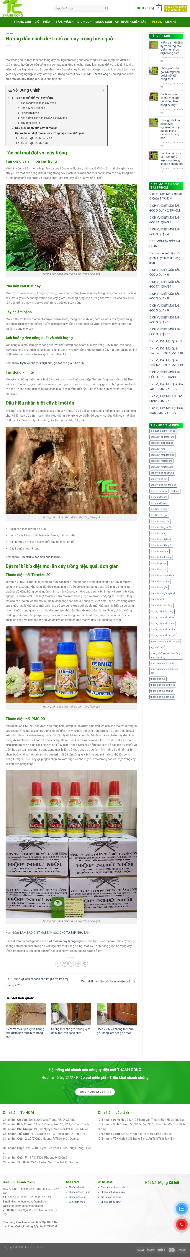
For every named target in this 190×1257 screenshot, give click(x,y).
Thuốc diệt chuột (77, 1197)
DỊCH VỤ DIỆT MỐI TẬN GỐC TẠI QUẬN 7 (164, 284)
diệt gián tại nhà (158, 497)
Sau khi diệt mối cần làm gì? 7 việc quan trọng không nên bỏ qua (171, 158)
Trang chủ (22, 22)
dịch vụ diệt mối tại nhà (162, 629)
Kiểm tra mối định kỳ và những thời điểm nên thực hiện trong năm (25, 1033)
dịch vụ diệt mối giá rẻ (162, 617)
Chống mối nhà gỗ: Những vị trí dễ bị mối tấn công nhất (70, 1031)
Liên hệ (170, 22)
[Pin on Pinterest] (78, 964)
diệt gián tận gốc (159, 503)
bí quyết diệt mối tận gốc (163, 430)
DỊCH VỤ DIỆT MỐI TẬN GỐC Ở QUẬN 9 (164, 308)
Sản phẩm (64, 22)
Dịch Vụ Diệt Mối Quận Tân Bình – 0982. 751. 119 (166, 351)
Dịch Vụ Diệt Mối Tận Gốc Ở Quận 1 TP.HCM (165, 196)
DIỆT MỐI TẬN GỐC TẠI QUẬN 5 (164, 244)
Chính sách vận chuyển (113, 1192)
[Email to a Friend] (71, 964)
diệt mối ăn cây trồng (161, 605)
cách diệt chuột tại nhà (162, 437)
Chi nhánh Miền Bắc (131, 22)
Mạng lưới (103, 22)
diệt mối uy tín (157, 599)
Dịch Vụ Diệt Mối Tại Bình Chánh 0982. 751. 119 (165, 398)
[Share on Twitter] (65, 964)
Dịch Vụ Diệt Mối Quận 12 (166, 341)
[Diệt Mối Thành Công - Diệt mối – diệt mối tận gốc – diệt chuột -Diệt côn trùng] (26, 8)
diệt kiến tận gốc (159, 515)
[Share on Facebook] (58, 964)
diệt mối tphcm (158, 563)
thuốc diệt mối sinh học (162, 684)
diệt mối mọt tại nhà (160, 539)
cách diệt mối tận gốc (161, 467)
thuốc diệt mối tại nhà (161, 690)
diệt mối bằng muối (160, 527)
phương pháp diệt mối (162, 663)
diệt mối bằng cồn (160, 521)
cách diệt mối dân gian (162, 454)
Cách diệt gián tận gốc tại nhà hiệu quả (106, 981)
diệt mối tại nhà (158, 569)
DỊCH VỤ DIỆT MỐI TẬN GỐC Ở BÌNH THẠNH (164, 375)
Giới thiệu (42, 22)
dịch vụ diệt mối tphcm (162, 623)
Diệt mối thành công (161, 557)
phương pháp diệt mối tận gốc (164, 671)
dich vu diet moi (158, 491)
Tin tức (156, 22)
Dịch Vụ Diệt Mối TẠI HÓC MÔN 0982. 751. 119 (166, 410)
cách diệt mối (157, 449)
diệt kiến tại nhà (158, 509)
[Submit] (106, 8)
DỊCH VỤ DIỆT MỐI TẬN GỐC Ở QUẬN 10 (164, 320)
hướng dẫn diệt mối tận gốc (165, 641)
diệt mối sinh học (159, 551)
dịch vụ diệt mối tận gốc (163, 635)
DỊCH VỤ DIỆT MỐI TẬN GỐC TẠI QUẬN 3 (164, 220)
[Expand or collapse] (103, 90)
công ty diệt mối (159, 479)
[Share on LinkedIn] (85, 964)
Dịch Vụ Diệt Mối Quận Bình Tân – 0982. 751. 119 (166, 363)
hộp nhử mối (157, 647)
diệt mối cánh (157, 533)
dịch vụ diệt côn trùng (161, 611)
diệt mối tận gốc (159, 587)
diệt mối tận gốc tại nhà (162, 593)
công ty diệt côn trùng (162, 472)
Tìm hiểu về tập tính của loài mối (40, 557)
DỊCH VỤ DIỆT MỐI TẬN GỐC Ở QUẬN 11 (164, 332)
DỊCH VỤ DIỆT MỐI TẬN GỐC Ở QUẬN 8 (164, 296)
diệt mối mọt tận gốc (161, 545)
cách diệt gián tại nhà (161, 442)
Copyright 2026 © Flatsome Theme (23, 1247)
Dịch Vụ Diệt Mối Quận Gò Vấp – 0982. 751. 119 (166, 386)
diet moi (175, 491)
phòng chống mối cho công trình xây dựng (165, 655)
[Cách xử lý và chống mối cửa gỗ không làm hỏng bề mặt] (117, 1014)
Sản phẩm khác (77, 1202)
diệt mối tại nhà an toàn (162, 575)
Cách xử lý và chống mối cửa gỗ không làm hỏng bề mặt (115, 1031)
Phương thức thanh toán (113, 1187)
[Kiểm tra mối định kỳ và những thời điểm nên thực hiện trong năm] (26, 1014)
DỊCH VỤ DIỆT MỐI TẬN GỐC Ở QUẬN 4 (164, 232)
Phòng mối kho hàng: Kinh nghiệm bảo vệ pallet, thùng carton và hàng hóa (170, 129)
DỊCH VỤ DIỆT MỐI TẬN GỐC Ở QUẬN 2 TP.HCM (164, 208)
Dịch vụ (83, 22)
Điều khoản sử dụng (111, 1197)
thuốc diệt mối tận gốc (162, 696)
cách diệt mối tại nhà (161, 460)
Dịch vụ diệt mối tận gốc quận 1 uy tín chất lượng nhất (165, 258)
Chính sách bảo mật (111, 1202)
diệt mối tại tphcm (160, 581)
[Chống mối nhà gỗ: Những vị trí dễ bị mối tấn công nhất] (71, 1014)
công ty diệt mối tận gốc (163, 485)
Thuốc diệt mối (76, 1187)
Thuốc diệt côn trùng (79, 1192)
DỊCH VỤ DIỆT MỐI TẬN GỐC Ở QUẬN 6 (164, 272)
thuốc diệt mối (158, 678)
